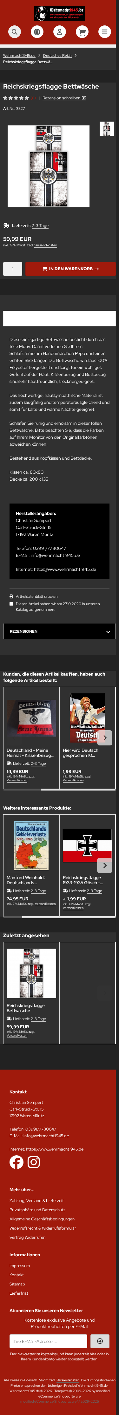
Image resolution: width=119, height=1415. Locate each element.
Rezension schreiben (61, 98)
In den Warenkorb (71, 268)
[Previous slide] (14, 737)
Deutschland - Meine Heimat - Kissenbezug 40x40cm (29, 753)
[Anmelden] (59, 31)
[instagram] (34, 1162)
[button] (107, 129)
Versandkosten (45, 245)
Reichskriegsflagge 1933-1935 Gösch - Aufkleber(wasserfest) (86, 880)
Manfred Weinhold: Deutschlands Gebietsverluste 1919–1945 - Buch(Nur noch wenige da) (29, 880)
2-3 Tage (40, 225)
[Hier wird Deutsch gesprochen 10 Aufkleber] (87, 718)
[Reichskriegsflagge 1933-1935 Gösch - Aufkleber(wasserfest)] (87, 846)
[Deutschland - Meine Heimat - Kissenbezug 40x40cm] (31, 718)
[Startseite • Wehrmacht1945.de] (59, 19)
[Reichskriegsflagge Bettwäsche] (31, 973)
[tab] (22, 793)
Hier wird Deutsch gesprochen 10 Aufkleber (80, 753)
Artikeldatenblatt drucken (37, 596)
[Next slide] (104, 737)
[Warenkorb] (82, 31)
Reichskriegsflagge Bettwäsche (26, 1008)
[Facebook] (16, 1162)
